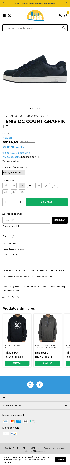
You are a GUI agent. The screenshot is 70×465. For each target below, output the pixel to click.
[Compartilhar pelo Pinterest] (18, 297)
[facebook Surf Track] (39, 384)
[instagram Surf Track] (30, 384)
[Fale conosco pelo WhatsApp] (9, 16)
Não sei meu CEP (11, 226)
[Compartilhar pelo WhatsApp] (3, 297)
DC (21, 116)
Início (4, 116)
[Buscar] (63, 28)
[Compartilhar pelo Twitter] (13, 297)
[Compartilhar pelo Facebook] (8, 297)
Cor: (14, 167)
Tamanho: (8, 180)
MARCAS (13, 116)
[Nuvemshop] (35, 451)
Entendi (60, 460)
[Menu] (4, 15)
